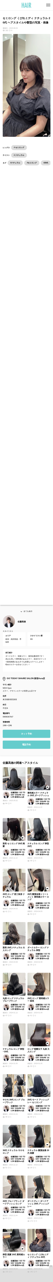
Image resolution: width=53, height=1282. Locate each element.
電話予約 (26, 749)
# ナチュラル (19, 155)
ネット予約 (26, 738)
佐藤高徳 (22, 626)
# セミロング (19, 147)
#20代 (45, 163)
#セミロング (32, 163)
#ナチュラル (15, 163)
